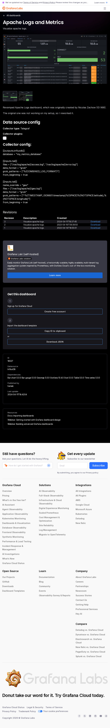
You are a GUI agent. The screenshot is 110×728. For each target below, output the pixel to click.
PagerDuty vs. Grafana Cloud (90, 652)
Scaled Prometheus (49, 513)
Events (42, 591)
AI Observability (47, 491)
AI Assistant (8, 505)
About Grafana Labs (86, 577)
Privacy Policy (49, 2)
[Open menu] (105, 8)
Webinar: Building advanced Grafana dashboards (30, 424)
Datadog (80, 518)
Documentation (47, 577)
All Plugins (81, 495)
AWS (78, 500)
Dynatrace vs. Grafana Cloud (90, 634)
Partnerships (82, 586)
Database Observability (14, 527)
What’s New (8, 558)
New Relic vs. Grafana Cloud (90, 647)
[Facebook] (79, 716)
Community (44, 586)
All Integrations (83, 491)
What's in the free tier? (14, 500)
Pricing (5, 495)
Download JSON (55, 342)
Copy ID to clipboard (55, 331)
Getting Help (82, 604)
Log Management (48, 530)
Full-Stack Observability (51, 495)
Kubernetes (81, 514)
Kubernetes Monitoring (14, 518)
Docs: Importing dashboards (21, 415)
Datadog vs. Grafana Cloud (89, 630)
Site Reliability (46, 525)
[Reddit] (106, 716)
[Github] (95, 716)
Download (95, 221)
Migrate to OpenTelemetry (52, 534)
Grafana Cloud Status (13, 563)
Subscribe (98, 465)
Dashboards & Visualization (16, 523)
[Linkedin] (90, 716)
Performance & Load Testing (16, 541)
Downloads (8, 586)
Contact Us (81, 600)
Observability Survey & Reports (54, 595)
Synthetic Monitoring (13, 537)
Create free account (55, 311)
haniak (10, 386)
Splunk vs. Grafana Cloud (88, 656)
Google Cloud (82, 505)
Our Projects (8, 577)
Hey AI (79, 614)
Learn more (99, 2)
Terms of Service (31, 2)
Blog (41, 581)
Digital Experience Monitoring (54, 508)
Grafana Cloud (76, 695)
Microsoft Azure (84, 509)
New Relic (81, 523)
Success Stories (84, 595)
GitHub (5, 581)
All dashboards (13, 15)
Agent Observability (12, 509)
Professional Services (87, 609)
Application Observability (15, 514)
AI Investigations (10, 554)
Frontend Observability (13, 532)
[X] (84, 716)
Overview (7, 491)
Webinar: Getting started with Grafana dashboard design (34, 420)
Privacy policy (92, 472)
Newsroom (81, 591)
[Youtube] (100, 716)
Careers (80, 581)
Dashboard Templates (13, 591)
